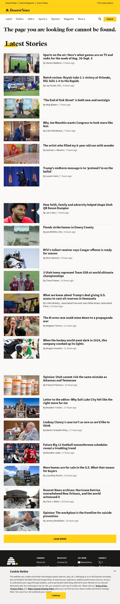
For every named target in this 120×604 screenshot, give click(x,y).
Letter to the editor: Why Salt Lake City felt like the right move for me (77, 401)
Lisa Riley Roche (54, 475)
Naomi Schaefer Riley (57, 430)
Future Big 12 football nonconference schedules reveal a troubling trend (75, 446)
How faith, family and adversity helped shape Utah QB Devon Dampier (77, 206)
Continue (56, 595)
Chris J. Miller (52, 501)
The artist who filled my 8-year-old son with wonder (78, 145)
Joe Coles (51, 212)
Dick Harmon (52, 258)
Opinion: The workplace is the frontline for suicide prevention (77, 514)
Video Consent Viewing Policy (41, 588)
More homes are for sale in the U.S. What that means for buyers (78, 469)
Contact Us (62, 562)
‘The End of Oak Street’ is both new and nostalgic (76, 100)
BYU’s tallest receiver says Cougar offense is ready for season (77, 251)
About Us (41, 562)
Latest (9, 19)
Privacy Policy (16, 588)
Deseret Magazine (26, 3)
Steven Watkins (53, 63)
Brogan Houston (54, 348)
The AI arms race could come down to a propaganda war (78, 319)
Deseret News (11, 3)
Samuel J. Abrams (55, 150)
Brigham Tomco (54, 325)
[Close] (115, 571)
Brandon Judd (53, 452)
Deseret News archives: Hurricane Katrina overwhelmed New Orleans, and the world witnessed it (72, 493)
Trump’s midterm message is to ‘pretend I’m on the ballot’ (78, 170)
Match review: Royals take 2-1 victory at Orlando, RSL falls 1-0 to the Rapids (77, 79)
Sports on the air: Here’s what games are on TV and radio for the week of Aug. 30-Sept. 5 (78, 56)
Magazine (69, 19)
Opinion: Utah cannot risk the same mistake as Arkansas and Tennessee (75, 379)
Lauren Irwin (52, 176)
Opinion (55, 19)
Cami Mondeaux (54, 130)
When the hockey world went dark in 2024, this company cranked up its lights (75, 342)
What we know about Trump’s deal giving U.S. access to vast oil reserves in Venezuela (74, 297)
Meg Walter (51, 104)
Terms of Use (101, 586)
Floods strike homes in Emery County (68, 227)
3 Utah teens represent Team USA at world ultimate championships (78, 274)
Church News (42, 3)
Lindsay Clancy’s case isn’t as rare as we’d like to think (76, 424)
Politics (20, 19)
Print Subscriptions (105, 3)
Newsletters (86, 562)
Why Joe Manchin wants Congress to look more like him (78, 124)
